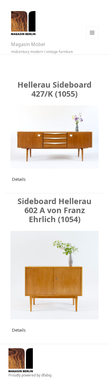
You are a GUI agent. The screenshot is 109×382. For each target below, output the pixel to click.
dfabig (46, 375)
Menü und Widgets (92, 32)
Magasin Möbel (28, 44)
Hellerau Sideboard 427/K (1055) (54, 89)
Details (19, 179)
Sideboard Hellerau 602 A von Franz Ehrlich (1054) (54, 210)
